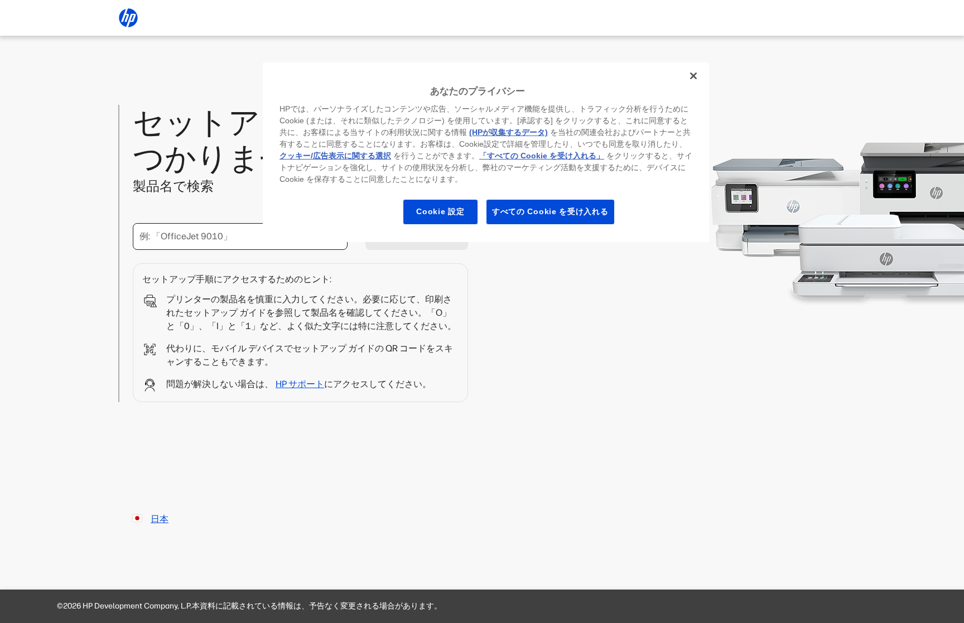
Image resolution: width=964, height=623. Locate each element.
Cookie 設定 (440, 211)
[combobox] (240, 236)
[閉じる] (693, 76)
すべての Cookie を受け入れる (550, 211)
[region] (486, 152)
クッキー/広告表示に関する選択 (335, 155)
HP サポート (300, 384)
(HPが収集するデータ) (508, 132)
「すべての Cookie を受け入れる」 (541, 155)
